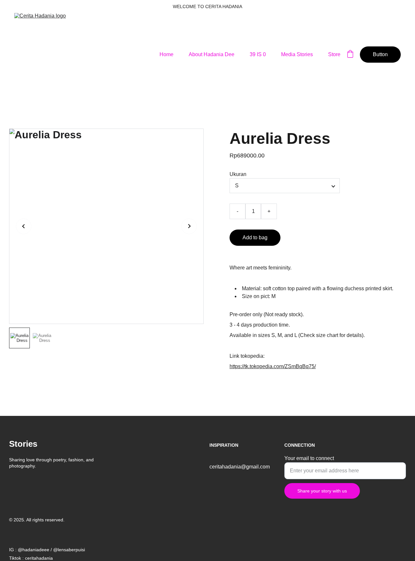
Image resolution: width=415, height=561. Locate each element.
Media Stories (297, 54)
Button (380, 54)
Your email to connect (309, 458)
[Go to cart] (350, 54)
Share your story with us (322, 490)
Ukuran (238, 174)
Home (166, 54)
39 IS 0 (258, 54)
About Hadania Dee (211, 54)
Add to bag (255, 237)
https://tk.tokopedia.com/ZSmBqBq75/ (273, 366)
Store (334, 54)
